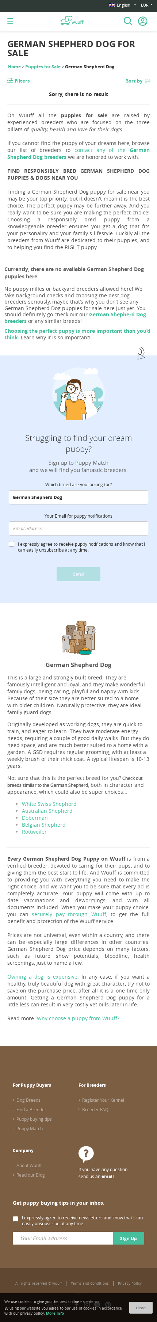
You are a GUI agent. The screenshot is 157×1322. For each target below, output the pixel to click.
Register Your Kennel (103, 1100)
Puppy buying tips (34, 1119)
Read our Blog (30, 1175)
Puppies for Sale (43, 67)
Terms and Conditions (90, 1283)
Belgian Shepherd (44, 824)
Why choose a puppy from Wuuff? (78, 1018)
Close (141, 1307)
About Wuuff (29, 1165)
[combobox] (78, 497)
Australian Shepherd (47, 810)
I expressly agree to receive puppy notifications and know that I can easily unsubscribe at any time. (81, 547)
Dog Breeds (28, 1100)
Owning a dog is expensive (42, 976)
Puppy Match (29, 1128)
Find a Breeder (31, 1109)
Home (14, 67)
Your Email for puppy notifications (78, 516)
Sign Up (128, 1238)
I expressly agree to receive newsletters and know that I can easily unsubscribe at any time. (82, 1220)
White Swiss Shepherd (49, 803)
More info (55, 1313)
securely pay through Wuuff (69, 914)
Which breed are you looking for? (78, 484)
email (108, 1176)
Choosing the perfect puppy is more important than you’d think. (77, 334)
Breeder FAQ (95, 1109)
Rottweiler (34, 831)
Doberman (35, 817)
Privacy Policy (130, 1283)
